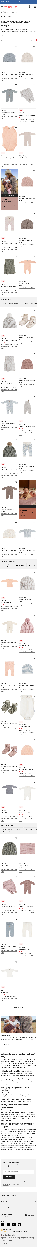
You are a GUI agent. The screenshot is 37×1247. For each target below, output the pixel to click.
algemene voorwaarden (8, 1238)
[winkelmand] (35, 7)
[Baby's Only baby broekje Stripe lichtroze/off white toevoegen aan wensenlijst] (15, 213)
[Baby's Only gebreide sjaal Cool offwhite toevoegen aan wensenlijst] (33, 85)
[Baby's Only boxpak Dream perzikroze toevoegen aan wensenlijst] (33, 256)
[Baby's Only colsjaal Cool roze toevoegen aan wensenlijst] (33, 838)
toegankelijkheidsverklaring (25, 1238)
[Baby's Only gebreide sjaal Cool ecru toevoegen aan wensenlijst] (15, 353)
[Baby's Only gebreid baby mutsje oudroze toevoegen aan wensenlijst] (33, 353)
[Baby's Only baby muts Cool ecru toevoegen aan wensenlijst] (33, 572)
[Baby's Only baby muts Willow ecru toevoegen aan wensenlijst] (33, 47)
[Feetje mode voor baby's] (7, 565)
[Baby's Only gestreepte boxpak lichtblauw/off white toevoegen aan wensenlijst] (15, 396)
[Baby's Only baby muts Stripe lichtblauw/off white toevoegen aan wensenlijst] (33, 658)
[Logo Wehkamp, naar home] (10, 7)
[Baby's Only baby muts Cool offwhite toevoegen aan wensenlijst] (15, 310)
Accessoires (14, 36)
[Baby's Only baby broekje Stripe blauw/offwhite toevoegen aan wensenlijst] (33, 439)
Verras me (9, 1177)
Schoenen (25, 36)
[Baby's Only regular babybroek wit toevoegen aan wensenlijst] (33, 919)
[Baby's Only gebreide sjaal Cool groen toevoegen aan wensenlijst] (15, 256)
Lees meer (33, 31)
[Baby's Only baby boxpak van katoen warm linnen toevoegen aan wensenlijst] (33, 128)
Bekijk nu (6, 1044)
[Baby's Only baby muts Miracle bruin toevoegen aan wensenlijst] (33, 213)
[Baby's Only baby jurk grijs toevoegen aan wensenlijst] (15, 782)
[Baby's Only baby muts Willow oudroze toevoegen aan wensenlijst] (33, 171)
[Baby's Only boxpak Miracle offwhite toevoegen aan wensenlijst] (15, 615)
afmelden (5, 1184)
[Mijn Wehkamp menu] (29, 7)
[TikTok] (14, 1224)
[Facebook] (8, 1224)
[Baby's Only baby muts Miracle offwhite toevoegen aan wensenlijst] (15, 523)
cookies (10, 1240)
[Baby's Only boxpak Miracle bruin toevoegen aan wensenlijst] (15, 482)
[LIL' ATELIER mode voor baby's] (20, 565)
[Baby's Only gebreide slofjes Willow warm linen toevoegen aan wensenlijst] (33, 310)
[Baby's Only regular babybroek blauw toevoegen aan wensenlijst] (15, 919)
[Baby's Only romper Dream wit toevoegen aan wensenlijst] (33, 696)
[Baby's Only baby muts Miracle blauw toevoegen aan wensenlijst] (15, 47)
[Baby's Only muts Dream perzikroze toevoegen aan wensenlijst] (33, 739)
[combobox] (18, 12)
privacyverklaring (11, 1183)
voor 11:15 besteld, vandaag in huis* (9, 79)
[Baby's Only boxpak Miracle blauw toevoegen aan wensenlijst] (15, 85)
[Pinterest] (19, 1224)
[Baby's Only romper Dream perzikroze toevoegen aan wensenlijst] (15, 128)
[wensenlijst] (32, 7)
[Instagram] (3, 1224)
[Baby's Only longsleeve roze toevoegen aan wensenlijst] (15, 572)
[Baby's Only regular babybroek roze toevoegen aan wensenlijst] (15, 658)
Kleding (4, 36)
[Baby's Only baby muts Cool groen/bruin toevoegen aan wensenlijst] (15, 439)
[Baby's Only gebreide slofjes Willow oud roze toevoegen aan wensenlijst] (15, 739)
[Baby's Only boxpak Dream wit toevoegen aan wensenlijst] (33, 782)
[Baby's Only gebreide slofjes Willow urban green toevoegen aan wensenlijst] (15, 696)
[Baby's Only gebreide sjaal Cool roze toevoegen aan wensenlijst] (15, 876)
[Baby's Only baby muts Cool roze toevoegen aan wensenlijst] (33, 615)
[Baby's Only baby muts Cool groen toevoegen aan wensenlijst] (15, 838)
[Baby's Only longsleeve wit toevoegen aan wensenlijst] (15, 962)
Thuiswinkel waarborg (9, 1235)
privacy (4, 1240)
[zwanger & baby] (18, 1024)
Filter (33, 41)
